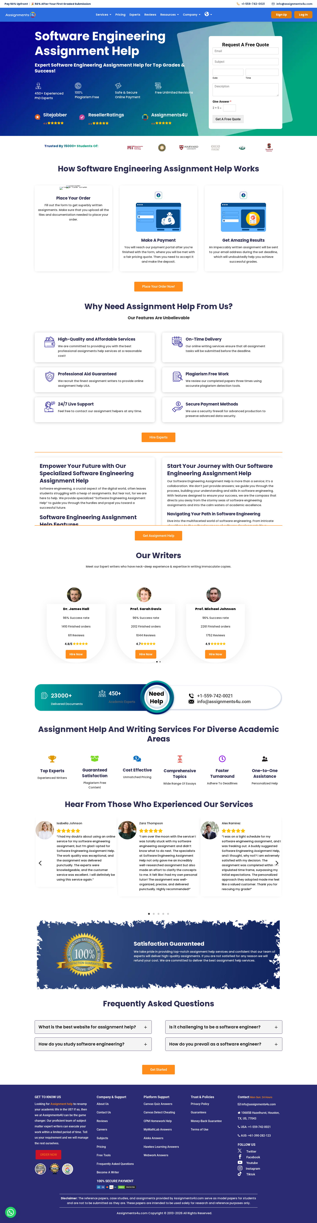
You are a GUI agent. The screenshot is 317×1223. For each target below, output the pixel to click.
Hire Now (76, 654)
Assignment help (61, 1104)
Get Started (158, 1069)
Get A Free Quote (228, 119)
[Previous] (41, 863)
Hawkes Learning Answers (161, 1147)
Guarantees (198, 1112)
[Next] (276, 863)
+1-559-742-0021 (253, 4)
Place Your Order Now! (158, 286)
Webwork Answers (156, 1155)
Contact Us (104, 1112)
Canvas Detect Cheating (159, 1112)
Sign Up (281, 15)
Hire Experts (158, 437)
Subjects (102, 1138)
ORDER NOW (48, 1154)
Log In (303, 15)
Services (102, 15)
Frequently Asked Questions (115, 1164)
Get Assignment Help (158, 536)
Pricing (120, 15)
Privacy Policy (200, 1104)
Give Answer (222, 101)
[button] (10, 1212)
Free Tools (104, 1155)
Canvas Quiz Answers (158, 1104)
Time (248, 78)
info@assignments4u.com (294, 4)
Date (215, 78)
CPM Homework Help (158, 1121)
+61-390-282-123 (259, 1135)
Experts (135, 15)
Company (190, 15)
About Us (103, 1104)
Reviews (150, 15)
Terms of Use (199, 1129)
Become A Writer (108, 1172)
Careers (102, 1129)
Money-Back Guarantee (206, 1121)
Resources (168, 15)
